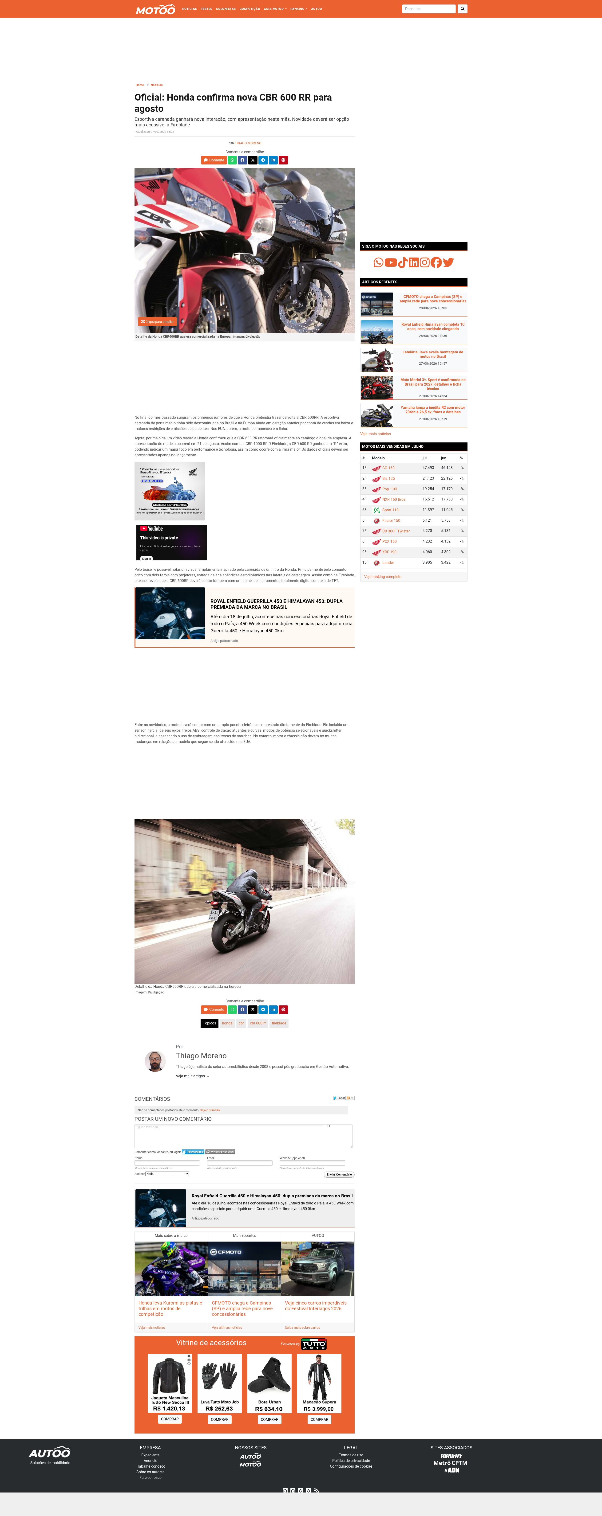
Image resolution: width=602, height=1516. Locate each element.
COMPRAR (170, 1419)
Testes (206, 9)
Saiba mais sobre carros (302, 1327)
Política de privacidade (351, 1460)
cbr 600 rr (258, 1023)
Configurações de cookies (351, 1466)
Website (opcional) (292, 1158)
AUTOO (316, 9)
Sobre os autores (150, 1472)
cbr (241, 1023)
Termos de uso (351, 1455)
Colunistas (226, 9)
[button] (214, 160)
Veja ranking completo (382, 576)
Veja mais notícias (152, 1327)
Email (210, 1158)
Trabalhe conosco (150, 1466)
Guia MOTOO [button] (274, 9)
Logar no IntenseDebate (193, 1151)
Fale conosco (150, 1477)
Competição (250, 9)
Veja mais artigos (191, 1076)
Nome (139, 1158)
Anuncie (150, 1460)
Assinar (140, 1174)
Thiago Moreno (248, 143)
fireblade (279, 1023)
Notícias (189, 9)
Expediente (150, 1455)
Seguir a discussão (350, 1098)
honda (227, 1023)
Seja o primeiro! (210, 1110)
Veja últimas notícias (227, 1327)
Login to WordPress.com (220, 1151)
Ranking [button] (297, 9)
